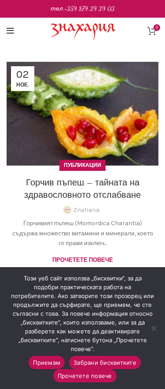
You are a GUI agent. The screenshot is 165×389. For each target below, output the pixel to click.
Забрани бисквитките (104, 362)
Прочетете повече (82, 260)
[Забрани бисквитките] (154, 328)
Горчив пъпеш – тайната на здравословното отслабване (82, 189)
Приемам (46, 362)
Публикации (82, 165)
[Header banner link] (82, 9)
